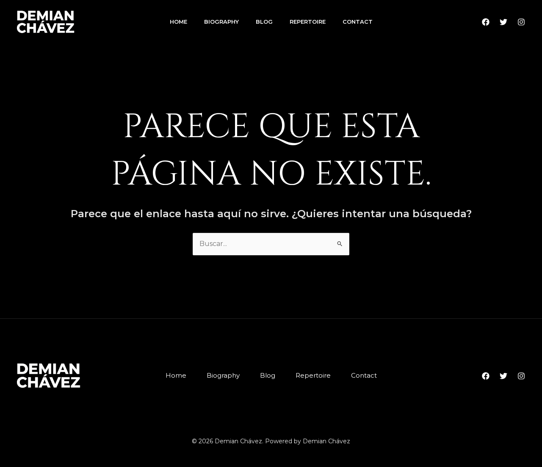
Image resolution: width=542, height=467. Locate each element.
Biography (221, 21)
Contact (358, 21)
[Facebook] (485, 22)
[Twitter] (503, 22)
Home (178, 21)
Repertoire (308, 21)
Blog (264, 21)
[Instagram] (521, 22)
